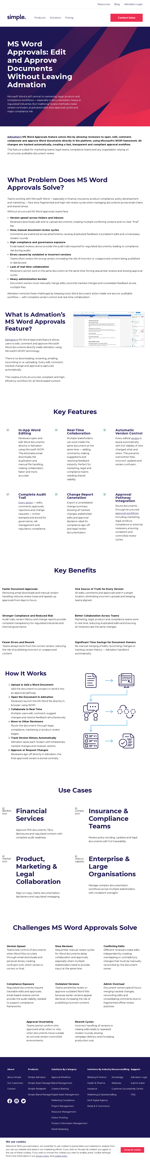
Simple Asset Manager (39, 1083)
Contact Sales (126, 17)
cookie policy (61, 1156)
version (135, 438)
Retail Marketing (59, 1129)
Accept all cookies (132, 1150)
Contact (11, 1088)
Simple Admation (37, 1077)
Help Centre (137, 1088)
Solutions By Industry (99, 1069)
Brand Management (61, 1083)
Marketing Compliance (63, 1100)
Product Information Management (69, 1123)
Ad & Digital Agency (97, 1100)
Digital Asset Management (65, 1094)
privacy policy (42, 1156)
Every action (25, 502)
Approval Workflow (61, 1077)
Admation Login (133, 4)
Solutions (55, 17)
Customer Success (121, 1088)
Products (39, 17)
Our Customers (15, 1083)
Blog (117, 4)
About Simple (14, 1077)
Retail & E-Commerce (98, 1106)
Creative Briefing (60, 1088)
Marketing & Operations (99, 1094)
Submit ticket (138, 1083)
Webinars (116, 1083)
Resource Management (63, 1111)
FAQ (133, 1094)
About (10, 1069)
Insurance (92, 1088)
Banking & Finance (96, 1077)
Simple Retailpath (37, 1088)
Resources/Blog (120, 1069)
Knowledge (117, 1077)
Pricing (69, 17)
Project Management (62, 1106)
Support (135, 1069)
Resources (104, 4)
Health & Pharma (96, 1083)
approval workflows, (127, 513)
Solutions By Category (63, 1069)
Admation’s (14, 137)
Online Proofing (59, 1117)
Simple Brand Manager (39, 1094)
